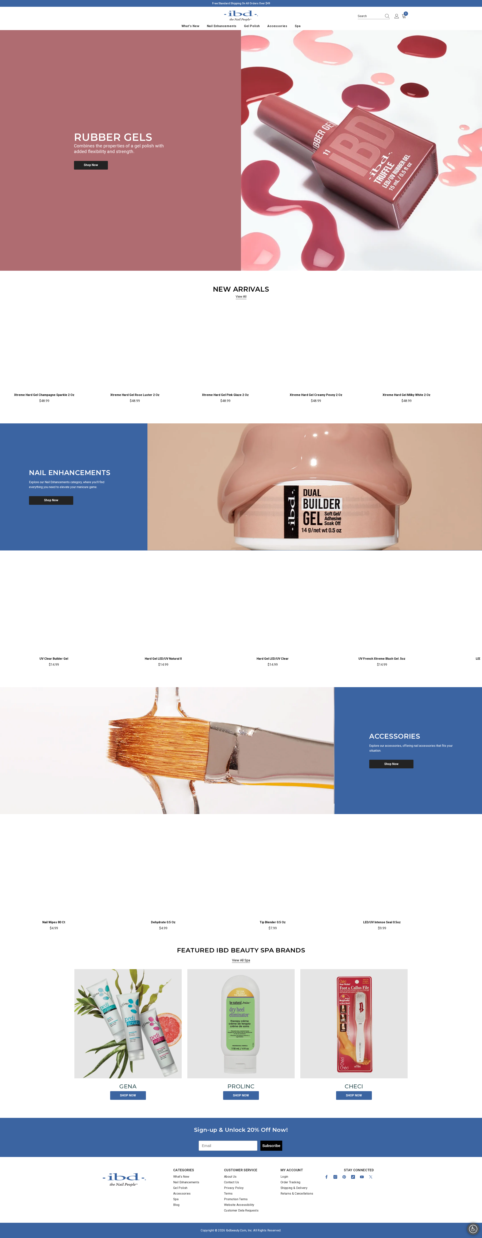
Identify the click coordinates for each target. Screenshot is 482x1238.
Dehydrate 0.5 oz (163, 922)
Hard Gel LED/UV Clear (273, 658)
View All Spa (241, 960)
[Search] (386, 16)
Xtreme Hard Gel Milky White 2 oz (406, 395)
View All (241, 296)
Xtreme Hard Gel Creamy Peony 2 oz (316, 395)
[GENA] (128, 1023)
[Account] (396, 16)
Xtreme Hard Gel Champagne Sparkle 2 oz (44, 395)
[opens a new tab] (326, 1177)
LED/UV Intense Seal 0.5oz (382, 922)
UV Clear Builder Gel (54, 658)
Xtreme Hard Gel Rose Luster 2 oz (134, 395)
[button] (374, 16)
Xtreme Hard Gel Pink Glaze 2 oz (225, 395)
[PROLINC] (241, 1023)
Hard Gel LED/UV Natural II (163, 658)
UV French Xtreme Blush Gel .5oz (381, 658)
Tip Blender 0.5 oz (273, 922)
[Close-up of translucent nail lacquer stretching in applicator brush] (167, 750)
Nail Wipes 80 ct (53, 922)
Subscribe (271, 1146)
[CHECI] (354, 1023)
